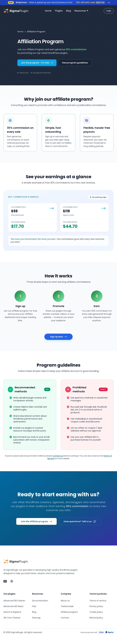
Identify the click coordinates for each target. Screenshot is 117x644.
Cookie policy (96, 612)
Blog (34, 612)
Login (108, 10)
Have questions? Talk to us (78, 521)
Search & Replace (12, 612)
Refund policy (96, 617)
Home (20, 31)
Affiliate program (69, 612)
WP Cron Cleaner (11, 617)
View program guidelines (75, 62)
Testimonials (67, 606)
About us (65, 600)
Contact (65, 617)
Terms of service (97, 600)
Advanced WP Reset (13, 606)
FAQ (34, 606)
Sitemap (36, 617)
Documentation (40, 600)
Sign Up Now (56, 336)
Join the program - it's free (35, 62)
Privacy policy (96, 606)
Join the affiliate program (34, 521)
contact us (58, 456)
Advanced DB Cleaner (14, 600)
